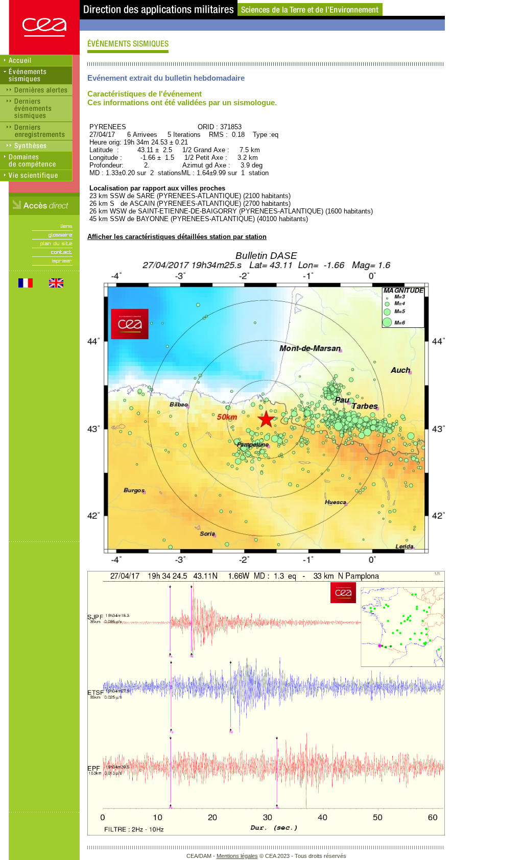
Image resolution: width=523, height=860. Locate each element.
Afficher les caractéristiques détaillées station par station (177, 237)
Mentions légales (237, 856)
